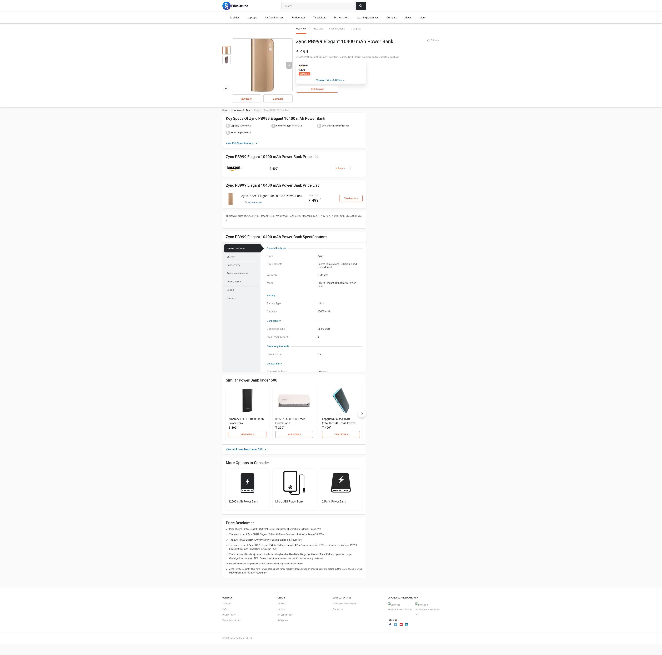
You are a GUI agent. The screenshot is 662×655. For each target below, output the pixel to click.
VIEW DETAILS (247, 434)
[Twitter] (395, 625)
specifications (337, 28)
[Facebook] (390, 625)
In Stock (303, 73)
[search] (361, 6)
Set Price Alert (255, 202)
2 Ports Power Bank (334, 501)
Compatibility (234, 281)
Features (231, 298)
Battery (231, 256)
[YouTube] (401, 625)
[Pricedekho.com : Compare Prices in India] (237, 6)
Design (230, 289)
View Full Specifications (240, 143)
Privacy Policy (228, 614)
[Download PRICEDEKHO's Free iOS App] (400, 607)
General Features (236, 248)
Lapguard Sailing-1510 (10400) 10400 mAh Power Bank (338, 423)
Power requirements (237, 273)
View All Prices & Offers (329, 80)
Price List (318, 28)
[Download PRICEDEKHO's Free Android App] (427, 609)
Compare (356, 28)
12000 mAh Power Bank (243, 501)
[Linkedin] (406, 625)
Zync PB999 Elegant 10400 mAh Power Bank (271, 196)
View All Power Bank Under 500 (244, 449)
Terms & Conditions (231, 620)
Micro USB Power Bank (289, 501)
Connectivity (233, 265)
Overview (301, 28)
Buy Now (246, 98)
